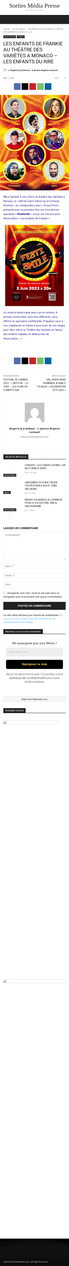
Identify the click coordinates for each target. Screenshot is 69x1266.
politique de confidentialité (27, 678)
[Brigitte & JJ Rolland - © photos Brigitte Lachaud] (5, 70)
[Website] (34, 442)
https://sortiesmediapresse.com (34, 437)
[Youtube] (44, 1250)
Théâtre (21, 37)
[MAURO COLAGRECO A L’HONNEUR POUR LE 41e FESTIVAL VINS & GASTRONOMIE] (12, 504)
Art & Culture (19, 29)
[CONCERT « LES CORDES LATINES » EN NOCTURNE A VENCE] (12, 470)
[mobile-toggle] (5, 19)
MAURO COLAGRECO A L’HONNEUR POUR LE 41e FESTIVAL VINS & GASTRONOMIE (43, 503)
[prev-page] (5, 517)
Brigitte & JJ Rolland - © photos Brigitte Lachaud (34, 70)
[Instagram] (16, 1250)
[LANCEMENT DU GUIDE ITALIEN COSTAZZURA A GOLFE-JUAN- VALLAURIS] (12, 487)
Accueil (6, 29)
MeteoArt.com (40, 699)
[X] (25, 86)
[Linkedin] (48, 86)
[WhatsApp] (40, 86)
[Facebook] (17, 86)
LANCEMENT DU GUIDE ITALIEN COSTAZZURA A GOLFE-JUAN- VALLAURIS (41, 485)
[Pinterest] (32, 86)
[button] (64, 19)
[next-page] (11, 517)
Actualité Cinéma (14, 710)
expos (7, 492)
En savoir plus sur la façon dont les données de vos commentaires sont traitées (33, 618)
